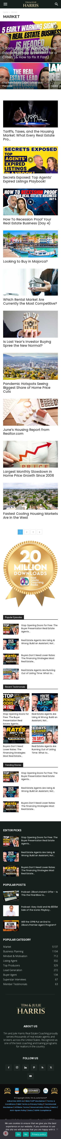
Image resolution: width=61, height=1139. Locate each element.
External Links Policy (40, 1107)
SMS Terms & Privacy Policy (30, 1104)
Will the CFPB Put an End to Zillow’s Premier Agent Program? (38, 923)
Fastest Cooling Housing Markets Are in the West (30, 515)
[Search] (56, 4)
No (25, 1134)
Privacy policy (39, 1134)
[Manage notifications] (5, 1133)
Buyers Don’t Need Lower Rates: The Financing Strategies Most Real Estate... (38, 658)
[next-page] (39, 532)
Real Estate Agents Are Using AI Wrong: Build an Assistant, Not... (38, 642)
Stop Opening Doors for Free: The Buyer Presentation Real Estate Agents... (39, 628)
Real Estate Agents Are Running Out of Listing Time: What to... (38, 672)
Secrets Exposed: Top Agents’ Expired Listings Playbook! (27, 179)
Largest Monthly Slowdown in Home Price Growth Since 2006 (28, 473)
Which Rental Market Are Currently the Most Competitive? (30, 301)
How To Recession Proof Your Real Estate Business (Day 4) (27, 221)
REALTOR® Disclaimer (35, 1101)
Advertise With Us (15, 1101)
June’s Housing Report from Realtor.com (26, 431)
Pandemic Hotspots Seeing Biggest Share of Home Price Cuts (26, 387)
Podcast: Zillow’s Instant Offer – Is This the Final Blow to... (39, 893)
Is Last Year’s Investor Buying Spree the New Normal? (27, 343)
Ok (18, 1134)
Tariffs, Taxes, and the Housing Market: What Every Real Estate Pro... (29, 135)
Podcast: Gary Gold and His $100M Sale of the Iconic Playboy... (39, 908)
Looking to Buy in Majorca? (25, 261)
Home (5, 12)
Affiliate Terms (22, 1107)
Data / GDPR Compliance (39, 1110)
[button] (5, 4)
